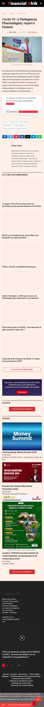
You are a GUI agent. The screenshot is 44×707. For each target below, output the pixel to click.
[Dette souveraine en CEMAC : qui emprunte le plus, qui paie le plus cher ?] (22, 313)
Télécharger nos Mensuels (22, 409)
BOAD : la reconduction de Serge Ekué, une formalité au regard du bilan (20, 236)
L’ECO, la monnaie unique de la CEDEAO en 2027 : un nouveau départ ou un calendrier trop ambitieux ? (21, 654)
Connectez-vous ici (28, 112)
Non (3, 705)
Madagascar (7, 125)
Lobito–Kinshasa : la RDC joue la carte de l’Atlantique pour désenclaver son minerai (20, 297)
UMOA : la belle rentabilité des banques (19, 267)
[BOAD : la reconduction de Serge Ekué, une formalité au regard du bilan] (22, 221)
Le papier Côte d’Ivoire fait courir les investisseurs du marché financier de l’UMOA (21, 205)
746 (19, 665)
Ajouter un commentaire (22, 369)
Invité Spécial (32, 32)
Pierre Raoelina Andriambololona (14, 128)
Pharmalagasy (20, 125)
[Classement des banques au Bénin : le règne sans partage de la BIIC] (22, 345)
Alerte (5, 122)
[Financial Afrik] (22, 3)
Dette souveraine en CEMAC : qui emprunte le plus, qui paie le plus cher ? (21, 328)
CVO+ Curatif (24, 122)
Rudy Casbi (12, 32)
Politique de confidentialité (20, 705)
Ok (38, 699)
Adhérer (10, 104)
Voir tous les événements (22, 572)
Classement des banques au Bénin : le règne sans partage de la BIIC (21, 360)
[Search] (41, 3)
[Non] (34, 703)
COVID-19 (13, 122)
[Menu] (3, 3)
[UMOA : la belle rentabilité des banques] (22, 253)
